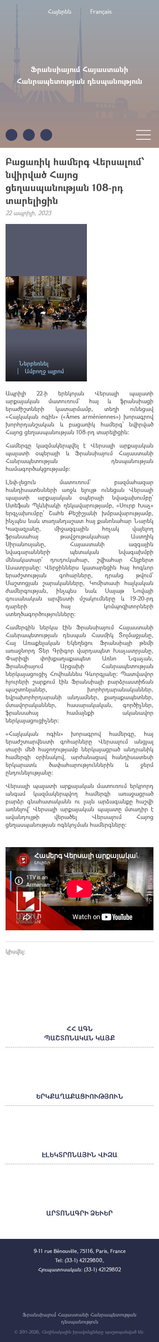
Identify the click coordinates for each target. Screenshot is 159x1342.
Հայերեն (59, 11)
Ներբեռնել (33, 363)
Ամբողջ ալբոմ (44, 371)
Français (101, 11)
